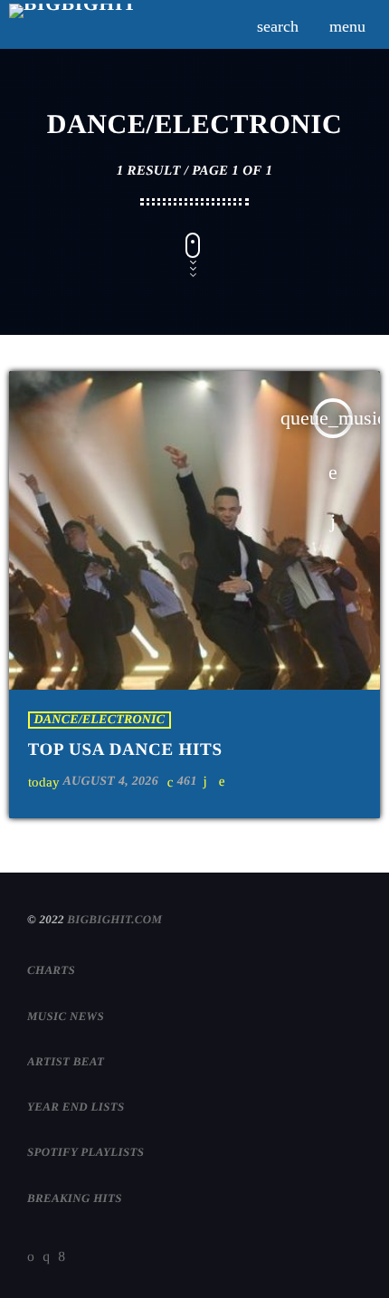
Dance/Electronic (100, 720)
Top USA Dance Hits (125, 749)
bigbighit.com (114, 919)
